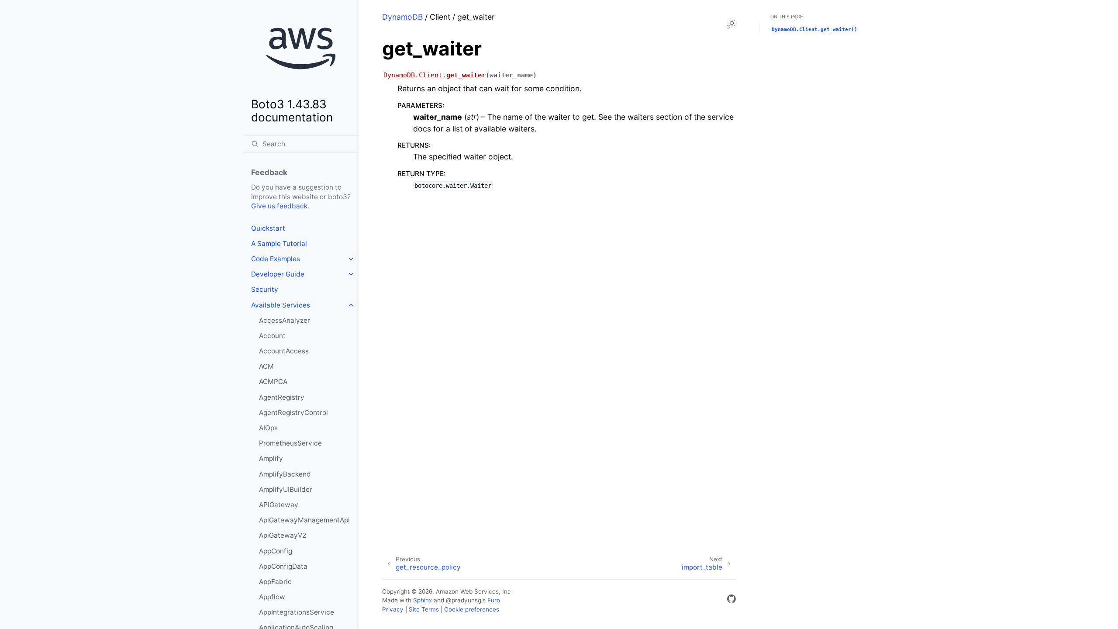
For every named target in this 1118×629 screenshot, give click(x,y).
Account (272, 336)
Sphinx (422, 600)
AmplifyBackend (285, 474)
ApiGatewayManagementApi (304, 520)
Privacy (393, 609)
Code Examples (275, 259)
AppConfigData (283, 566)
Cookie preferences (471, 609)
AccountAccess (284, 351)
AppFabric (275, 581)
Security (264, 289)
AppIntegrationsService (296, 612)
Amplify (271, 458)
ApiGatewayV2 (282, 535)
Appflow (272, 597)
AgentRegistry (281, 397)
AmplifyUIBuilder (285, 489)
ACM (266, 366)
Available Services (280, 305)
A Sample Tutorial (279, 243)
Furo (493, 600)
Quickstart (268, 228)
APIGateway (278, 505)
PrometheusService (290, 443)
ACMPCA (273, 381)
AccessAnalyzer (284, 320)
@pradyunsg (463, 600)
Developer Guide (277, 274)
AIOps (268, 428)
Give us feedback (279, 206)
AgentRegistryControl (293, 412)
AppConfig (275, 551)
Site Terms (424, 609)
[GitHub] (731, 600)
